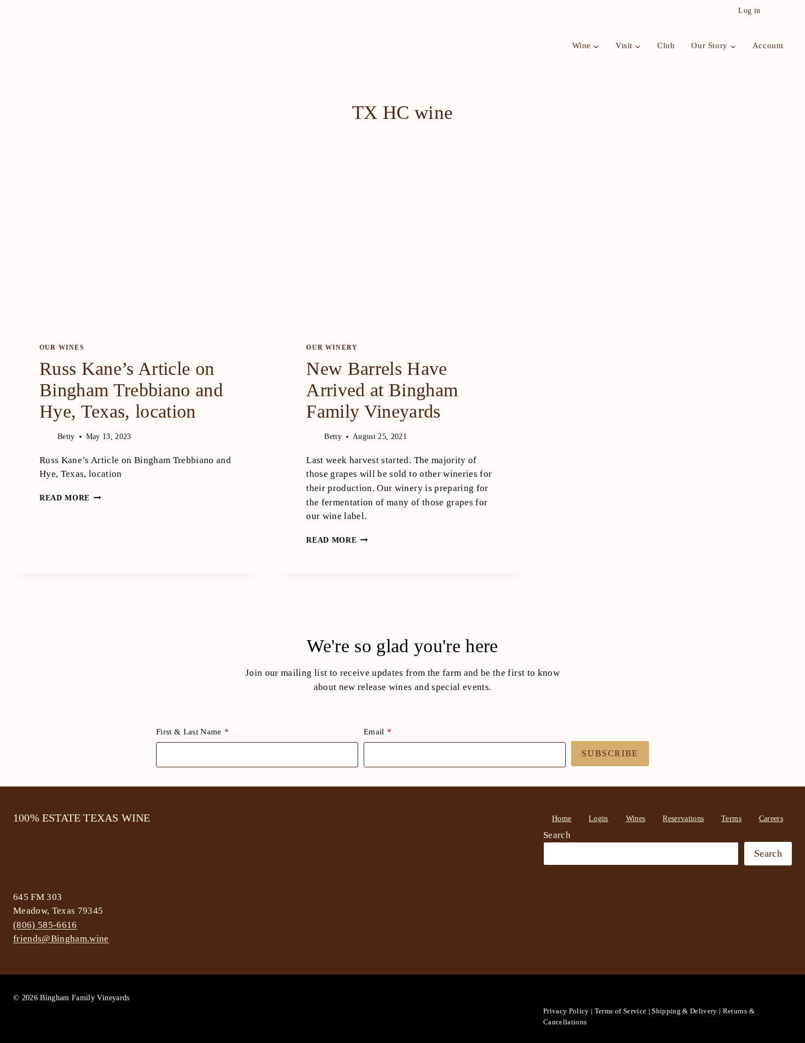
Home (561, 818)
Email (374, 731)
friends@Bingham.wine (61, 938)
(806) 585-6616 (45, 925)
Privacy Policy (566, 1011)
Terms (731, 818)
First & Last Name (189, 731)
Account (768, 45)
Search (557, 835)
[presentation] (135, 223)
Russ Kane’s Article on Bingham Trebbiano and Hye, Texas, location (131, 389)
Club (666, 45)
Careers (771, 818)
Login (598, 818)
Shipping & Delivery (684, 1011)
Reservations (683, 818)
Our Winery (332, 347)
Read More (70, 498)
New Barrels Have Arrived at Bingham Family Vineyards (382, 389)
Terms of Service (620, 1011)
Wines (636, 818)
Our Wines (61, 347)
